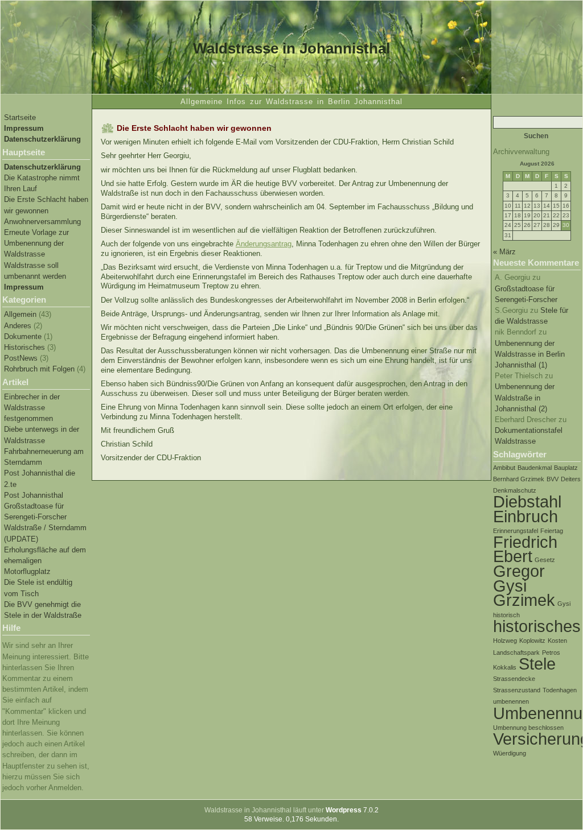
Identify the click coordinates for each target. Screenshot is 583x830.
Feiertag (551, 530)
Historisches (24, 347)
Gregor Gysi (519, 577)
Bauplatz (566, 467)
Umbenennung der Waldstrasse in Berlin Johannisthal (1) (530, 354)
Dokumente (23, 336)
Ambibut (504, 467)
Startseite (20, 117)
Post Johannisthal (33, 495)
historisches (537, 626)
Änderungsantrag (264, 243)
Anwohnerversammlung (42, 221)
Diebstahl (527, 501)
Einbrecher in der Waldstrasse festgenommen (32, 408)
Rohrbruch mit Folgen (39, 369)
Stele (537, 663)
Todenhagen (560, 690)
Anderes (17, 325)
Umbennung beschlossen (528, 727)
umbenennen (511, 701)
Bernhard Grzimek (518, 479)
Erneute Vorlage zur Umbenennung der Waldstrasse (36, 243)
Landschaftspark (516, 652)
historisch (506, 615)
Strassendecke (514, 678)
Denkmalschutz (514, 490)
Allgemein (20, 314)
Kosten (557, 640)
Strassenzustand (516, 690)
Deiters (571, 479)
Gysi (563, 603)
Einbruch (525, 516)
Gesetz (545, 559)
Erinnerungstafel (515, 530)
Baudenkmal (535, 467)
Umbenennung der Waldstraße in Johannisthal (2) (525, 397)
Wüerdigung (509, 753)
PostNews (21, 358)
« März (504, 251)
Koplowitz (532, 640)
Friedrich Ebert (525, 548)
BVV (553, 479)
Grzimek (524, 600)
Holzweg (505, 640)
